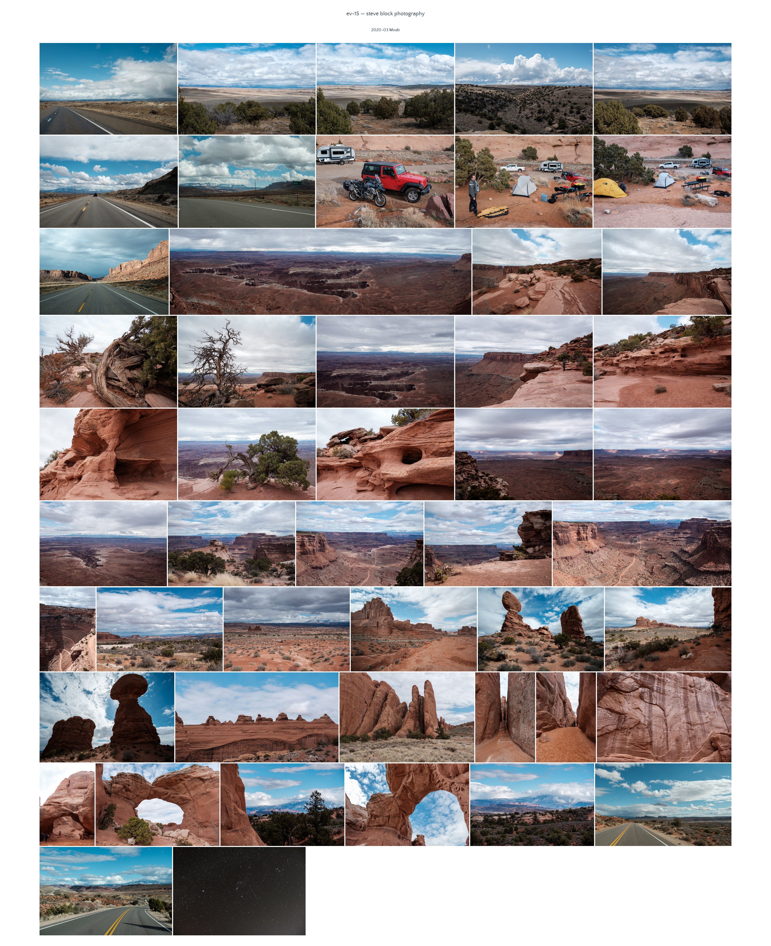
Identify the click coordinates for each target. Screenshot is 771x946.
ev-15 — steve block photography (385, 14)
